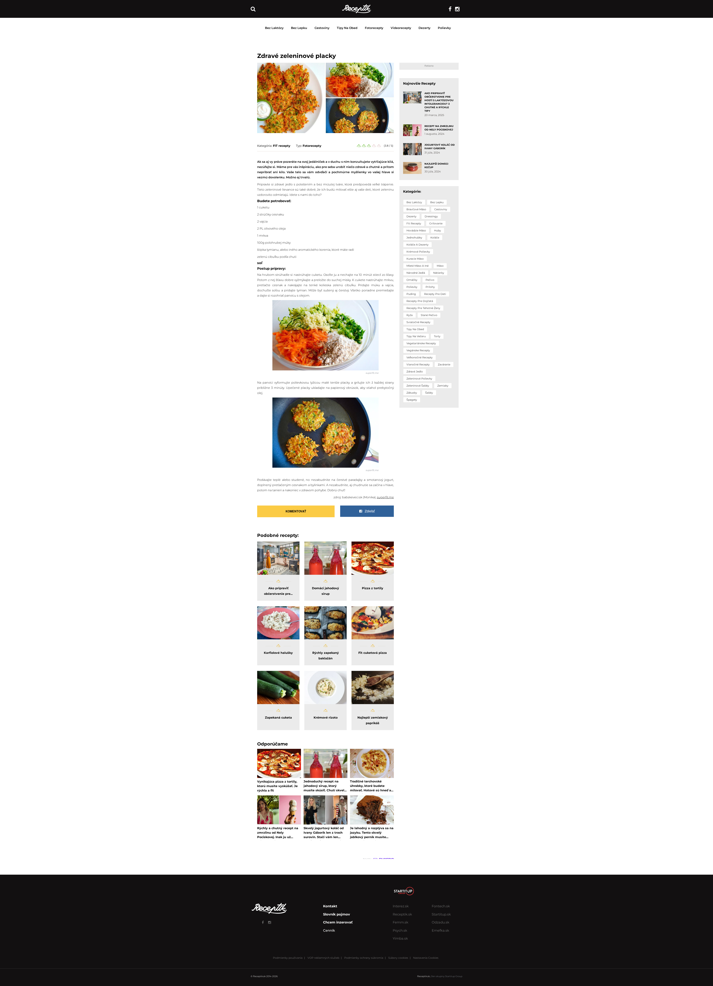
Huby (437, 230)
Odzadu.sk (440, 922)
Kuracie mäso (415, 258)
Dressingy (431, 216)
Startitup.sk (441, 914)
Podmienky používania (287, 957)
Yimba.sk (400, 938)
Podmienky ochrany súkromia (363, 957)
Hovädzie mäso (416, 230)
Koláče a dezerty (417, 244)
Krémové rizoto (326, 717)
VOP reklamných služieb (323, 957)
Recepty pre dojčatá (419, 301)
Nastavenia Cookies (425, 957)
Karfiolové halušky (278, 653)
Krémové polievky (418, 251)
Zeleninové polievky (419, 378)
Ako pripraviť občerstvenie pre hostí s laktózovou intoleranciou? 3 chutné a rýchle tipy (438, 102)
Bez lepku (299, 28)
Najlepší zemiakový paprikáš (372, 720)
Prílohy (430, 287)
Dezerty (424, 28)
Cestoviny (322, 28)
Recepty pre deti (435, 294)
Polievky (444, 28)
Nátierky (438, 272)
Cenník (329, 930)
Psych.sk (400, 930)
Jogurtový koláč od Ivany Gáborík (439, 146)
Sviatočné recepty (418, 322)
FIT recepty (281, 146)
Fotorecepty (374, 28)
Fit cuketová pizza (372, 653)
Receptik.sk (402, 914)
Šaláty (429, 392)
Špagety (411, 399)
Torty (437, 336)
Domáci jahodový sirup (325, 591)
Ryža (409, 315)
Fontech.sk (441, 906)
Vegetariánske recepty (421, 343)
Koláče (434, 237)
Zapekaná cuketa (278, 717)
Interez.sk (401, 906)
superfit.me (372, 373)
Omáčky (411, 280)
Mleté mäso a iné (417, 265)
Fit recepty (413, 223)
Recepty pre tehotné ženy (423, 308)
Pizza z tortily (372, 588)
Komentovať (296, 511)
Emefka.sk (440, 930)
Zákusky (411, 392)
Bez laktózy (274, 28)
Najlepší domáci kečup (436, 165)
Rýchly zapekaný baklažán (325, 655)
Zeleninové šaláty (417, 385)
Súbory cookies (398, 957)
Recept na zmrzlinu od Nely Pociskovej (438, 128)
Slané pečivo (429, 315)
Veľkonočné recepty (419, 357)
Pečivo (430, 280)
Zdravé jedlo (414, 371)
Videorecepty (401, 28)
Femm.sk (400, 922)
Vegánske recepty (418, 350)
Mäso (440, 265)
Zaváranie (444, 364)
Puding (411, 294)
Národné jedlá (415, 272)
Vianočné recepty (418, 364)
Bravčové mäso (416, 209)
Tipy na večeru (416, 336)
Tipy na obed (347, 28)
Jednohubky (414, 237)
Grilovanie (435, 223)
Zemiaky (442, 385)
